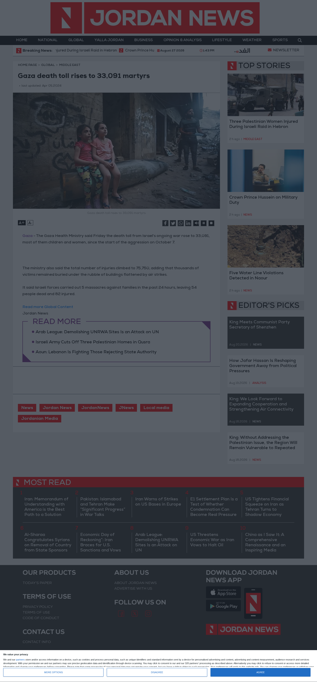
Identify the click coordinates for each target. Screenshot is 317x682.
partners (20, 660)
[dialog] (158, 666)
